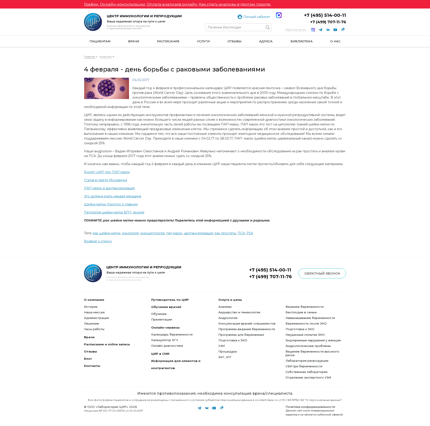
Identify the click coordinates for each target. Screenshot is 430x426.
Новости (105, 56)
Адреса (266, 41)
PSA (249, 233)
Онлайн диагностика (167, 345)
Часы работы (94, 329)
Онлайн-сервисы (165, 327)
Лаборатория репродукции (307, 360)
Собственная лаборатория (306, 372)
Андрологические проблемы (308, 346)
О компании (94, 299)
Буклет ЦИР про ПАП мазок (107, 172)
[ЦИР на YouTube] (335, 29)
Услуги (203, 41)
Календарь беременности (172, 334)
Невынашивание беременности (310, 318)
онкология (130, 233)
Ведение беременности (305, 306)
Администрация (96, 318)
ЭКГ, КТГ (225, 357)
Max (278, 15)
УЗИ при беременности (304, 366)
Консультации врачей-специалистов (246, 323)
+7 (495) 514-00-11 (325, 15)
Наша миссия (94, 312)
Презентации (161, 319)
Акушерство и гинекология (239, 312)
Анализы (225, 306)
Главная (89, 56)
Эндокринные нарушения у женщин (313, 340)
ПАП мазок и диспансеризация (109, 188)
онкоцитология (152, 233)
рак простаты (225, 233)
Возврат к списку (98, 241)
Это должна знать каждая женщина (112, 196)
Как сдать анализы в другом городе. (235, 4)
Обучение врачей (166, 307)
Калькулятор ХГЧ (164, 340)
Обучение (159, 314)
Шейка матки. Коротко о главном (111, 204)
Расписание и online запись (107, 344)
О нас (335, 41)
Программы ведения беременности (246, 329)
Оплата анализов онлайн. (172, 4)
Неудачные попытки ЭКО (305, 334)
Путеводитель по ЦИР (170, 299)
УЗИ (221, 346)
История (90, 306)
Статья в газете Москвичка (105, 180)
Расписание (168, 41)
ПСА (241, 233)
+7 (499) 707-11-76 (328, 22)
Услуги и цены (230, 299)
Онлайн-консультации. (123, 4)
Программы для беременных (241, 334)
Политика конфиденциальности (310, 407)
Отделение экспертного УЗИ (308, 377)
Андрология (227, 318)
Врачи (133, 41)
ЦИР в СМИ (160, 353)
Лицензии (91, 323)
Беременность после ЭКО (306, 323)
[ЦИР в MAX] (313, 29)
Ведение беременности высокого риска (312, 353)
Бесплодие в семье (301, 312)
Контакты (92, 366)
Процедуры (227, 351)
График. (91, 4)
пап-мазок (174, 233)
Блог (88, 358)
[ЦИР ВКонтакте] (328, 29)
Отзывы (234, 41)
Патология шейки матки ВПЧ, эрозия (114, 212)
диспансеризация (198, 233)
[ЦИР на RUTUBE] (342, 29)
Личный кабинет (256, 17)
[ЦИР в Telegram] (320, 29)
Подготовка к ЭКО (232, 340)
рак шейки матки (106, 233)
